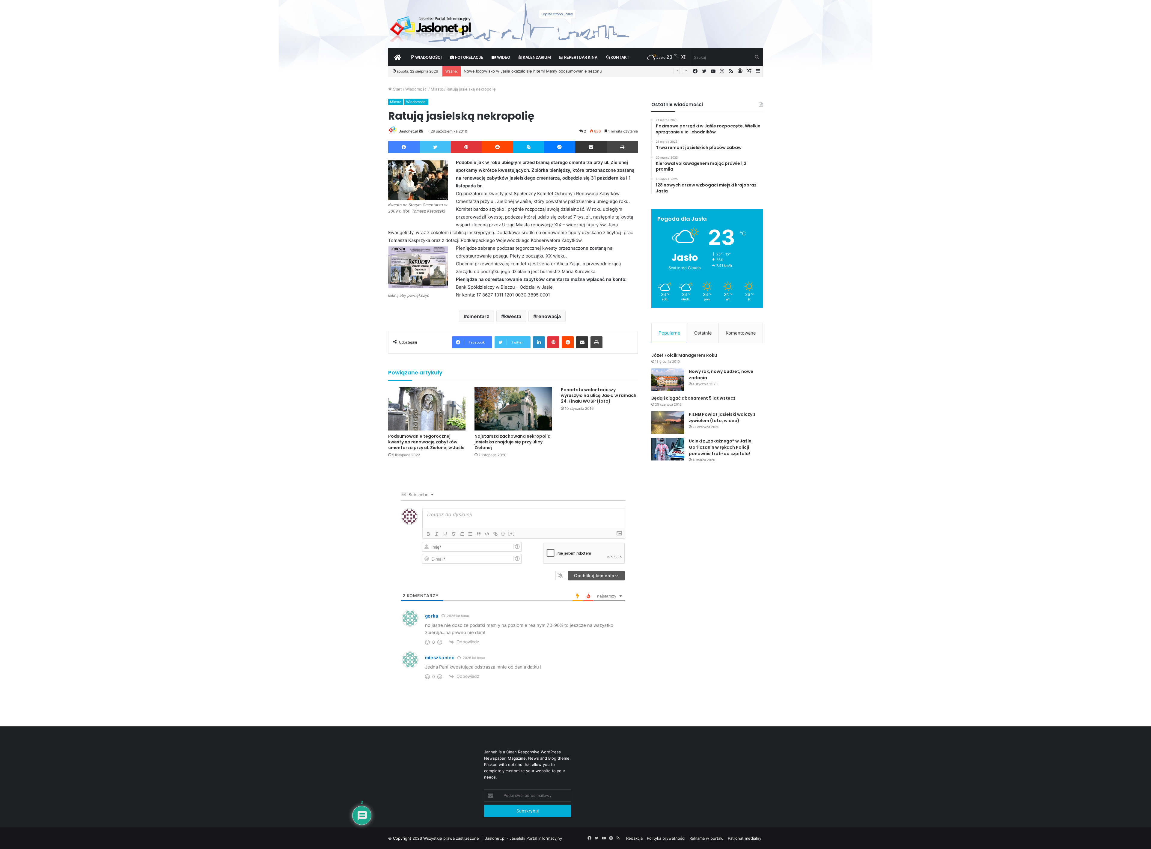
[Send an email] (421, 131)
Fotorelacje (468, 57)
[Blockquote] (478, 534)
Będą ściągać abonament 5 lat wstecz (693, 398)
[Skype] (528, 147)
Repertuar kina (580, 57)
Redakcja (634, 838)
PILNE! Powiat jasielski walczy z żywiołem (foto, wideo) (722, 417)
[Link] (495, 534)
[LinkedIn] (539, 342)
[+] (511, 533)
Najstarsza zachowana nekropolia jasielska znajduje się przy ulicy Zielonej (512, 442)
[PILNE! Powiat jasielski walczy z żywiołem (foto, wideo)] (667, 422)
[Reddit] (497, 147)
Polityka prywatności (666, 838)
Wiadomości (428, 57)
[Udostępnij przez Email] (591, 147)
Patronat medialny (744, 838)
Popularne (669, 333)
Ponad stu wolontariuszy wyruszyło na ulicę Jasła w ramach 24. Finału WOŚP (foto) (598, 395)
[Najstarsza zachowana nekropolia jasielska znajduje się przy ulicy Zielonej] (513, 408)
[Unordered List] (470, 534)
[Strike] (453, 534)
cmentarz (478, 316)
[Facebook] (404, 147)
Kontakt (619, 57)
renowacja (548, 316)
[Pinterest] (466, 147)
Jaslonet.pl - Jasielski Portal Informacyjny (523, 838)
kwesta (512, 316)
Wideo (503, 57)
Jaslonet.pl (408, 131)
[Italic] (437, 534)
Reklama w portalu (706, 838)
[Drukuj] (622, 147)
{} (503, 533)
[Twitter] (435, 147)
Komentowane (741, 333)
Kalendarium (536, 57)
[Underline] (445, 534)
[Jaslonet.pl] (431, 27)
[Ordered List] (462, 534)
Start (397, 89)
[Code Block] (487, 534)
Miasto (437, 89)
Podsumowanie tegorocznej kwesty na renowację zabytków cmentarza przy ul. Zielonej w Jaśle (426, 442)
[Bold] (428, 534)
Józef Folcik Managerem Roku (684, 355)
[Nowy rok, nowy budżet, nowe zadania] (667, 379)
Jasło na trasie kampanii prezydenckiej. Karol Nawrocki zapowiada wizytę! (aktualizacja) (545, 71)
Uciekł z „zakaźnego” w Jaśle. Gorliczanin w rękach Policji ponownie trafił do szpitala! (721, 447)
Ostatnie (703, 333)
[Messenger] (560, 147)
